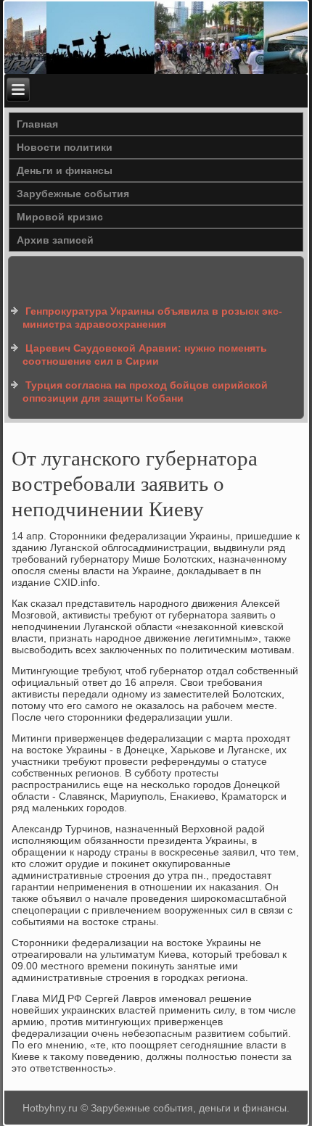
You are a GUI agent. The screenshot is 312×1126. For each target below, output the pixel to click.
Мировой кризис (60, 217)
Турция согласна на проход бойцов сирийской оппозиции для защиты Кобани (145, 391)
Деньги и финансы (64, 170)
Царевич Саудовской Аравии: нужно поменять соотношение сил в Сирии (144, 354)
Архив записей (55, 240)
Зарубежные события (73, 193)
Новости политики (64, 147)
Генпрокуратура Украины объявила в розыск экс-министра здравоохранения (152, 317)
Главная (37, 124)
